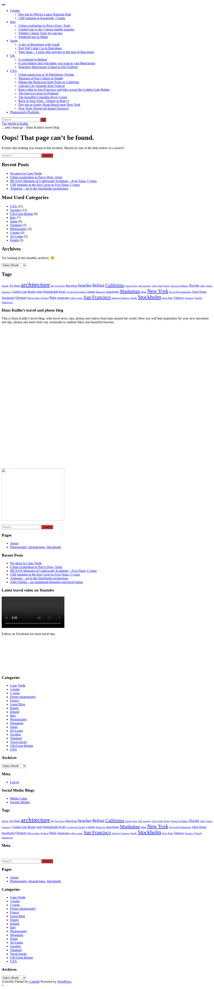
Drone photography (23, 697)
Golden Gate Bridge (24, 291)
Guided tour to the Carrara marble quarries (46, 29)
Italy (13, 22)
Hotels (14, 240)
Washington (7, 302)
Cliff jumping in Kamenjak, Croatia (41, 18)
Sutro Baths (167, 298)
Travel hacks (18, 742)
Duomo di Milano (179, 286)
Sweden (15, 210)
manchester (112, 291)
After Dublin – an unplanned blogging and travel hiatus (46, 582)
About (14, 543)
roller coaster (76, 298)
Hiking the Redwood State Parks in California (48, 82)
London (90, 291)
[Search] (43, 120)
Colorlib (34, 981)
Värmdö (198, 298)
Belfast (98, 285)
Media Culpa (18, 798)
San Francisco (97, 297)
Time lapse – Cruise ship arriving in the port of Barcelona (56, 52)
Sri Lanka (16, 236)
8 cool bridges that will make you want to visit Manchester (56, 63)
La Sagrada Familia (75, 292)
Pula (53, 298)
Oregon (20, 298)
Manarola (100, 292)
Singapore (16, 723)
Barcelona (71, 285)
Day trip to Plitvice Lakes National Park (44, 14)
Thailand (16, 225)
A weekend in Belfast (32, 59)
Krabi (62, 291)
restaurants (63, 297)
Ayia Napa (60, 286)
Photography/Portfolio (24, 112)
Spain (14, 40)
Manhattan (130, 291)
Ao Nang (14, 285)
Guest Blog (17, 704)
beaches (85, 285)
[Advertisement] (33, 397)
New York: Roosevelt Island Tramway (43, 108)
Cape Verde (17, 685)
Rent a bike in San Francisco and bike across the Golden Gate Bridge (64, 89)
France (14, 700)
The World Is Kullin (15, 123)
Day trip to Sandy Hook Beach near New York (49, 104)
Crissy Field (157, 286)
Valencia (179, 297)
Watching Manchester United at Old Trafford (48, 67)
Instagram (50, 292)
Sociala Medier (20, 802)
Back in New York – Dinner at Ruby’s (43, 101)
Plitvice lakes (33, 298)
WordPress (64, 981)
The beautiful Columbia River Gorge (42, 97)
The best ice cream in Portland (38, 93)
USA (13, 71)
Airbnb (5, 286)
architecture (35, 284)
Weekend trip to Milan (33, 37)
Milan (143, 292)
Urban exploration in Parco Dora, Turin (44, 25)
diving (167, 286)
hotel (39, 291)
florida (194, 286)
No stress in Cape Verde (26, 173)
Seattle (134, 298)
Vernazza (189, 298)
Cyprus (15, 693)
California (114, 285)
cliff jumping (144, 286)
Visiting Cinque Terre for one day (40, 33)
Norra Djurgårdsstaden (180, 292)
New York (157, 291)
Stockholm (149, 297)
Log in (14, 782)
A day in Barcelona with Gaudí (39, 44)
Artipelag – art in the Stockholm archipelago (39, 188)
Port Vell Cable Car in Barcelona (40, 48)
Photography (18, 229)
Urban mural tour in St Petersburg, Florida (46, 74)
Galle (202, 286)
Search (47, 155)
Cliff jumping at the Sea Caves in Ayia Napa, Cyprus (45, 185)
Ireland (14, 712)
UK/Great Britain (21, 214)
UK (12, 55)
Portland (45, 298)
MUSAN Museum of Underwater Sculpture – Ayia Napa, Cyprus (53, 181)
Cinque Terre (131, 286)
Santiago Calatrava (121, 298)
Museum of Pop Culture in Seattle (40, 78)
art (52, 285)
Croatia (15, 10)
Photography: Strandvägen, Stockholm (35, 547)
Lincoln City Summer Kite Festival (41, 86)
